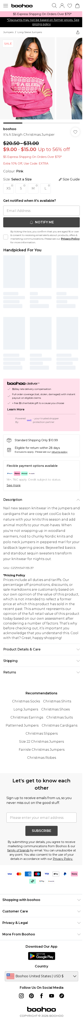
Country (41, 966)
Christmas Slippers (42, 733)
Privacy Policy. (63, 859)
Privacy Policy (70, 238)
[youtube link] (51, 995)
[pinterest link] (31, 995)
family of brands (18, 850)
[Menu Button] (5, 5)
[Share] (77, 32)
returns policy (59, 451)
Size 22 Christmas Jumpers (41, 741)
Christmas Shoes (55, 709)
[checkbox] (5, 237)
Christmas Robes (41, 758)
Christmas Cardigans (59, 725)
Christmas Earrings (26, 717)
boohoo (9, 129)
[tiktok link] (61, 995)
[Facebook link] (41, 995)
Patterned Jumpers (22, 725)
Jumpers (8, 32)
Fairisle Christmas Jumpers (41, 750)
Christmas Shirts (57, 701)
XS (8, 188)
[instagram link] (21, 995)
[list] (41, 14)
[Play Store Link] (41, 956)
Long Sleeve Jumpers (30, 32)
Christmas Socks (26, 701)
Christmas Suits (59, 717)
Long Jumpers (25, 709)
